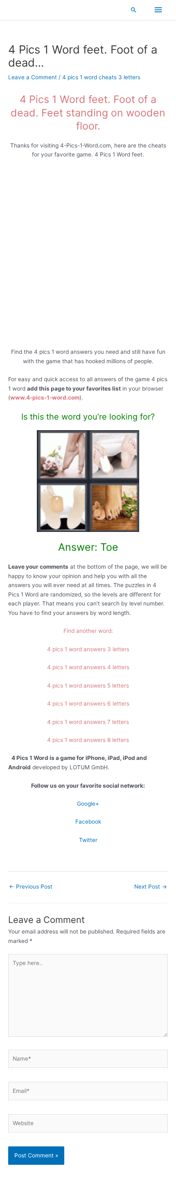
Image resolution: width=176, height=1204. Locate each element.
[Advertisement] (88, 256)
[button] (134, 9)
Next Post (150, 886)
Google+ (88, 803)
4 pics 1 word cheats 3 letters (101, 77)
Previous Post (30, 886)
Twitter (88, 840)
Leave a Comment (32, 77)
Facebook (88, 821)
